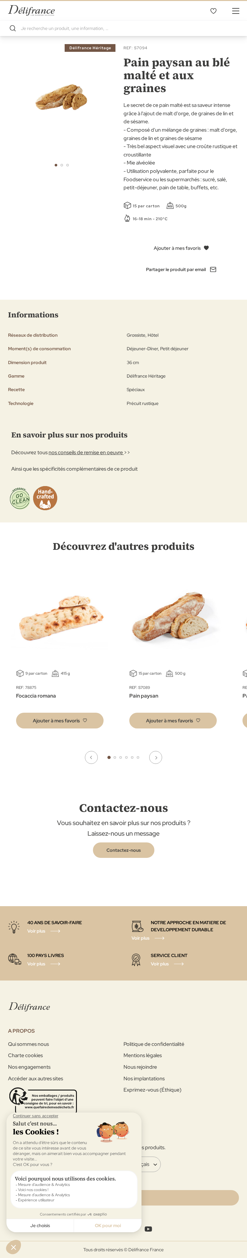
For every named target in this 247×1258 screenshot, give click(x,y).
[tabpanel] (173, 651)
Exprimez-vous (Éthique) (152, 1089)
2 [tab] (115, 757)
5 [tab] (132, 757)
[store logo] (31, 10)
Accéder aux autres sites (35, 1078)
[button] (56, 165)
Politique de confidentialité (154, 1044)
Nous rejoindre (140, 1067)
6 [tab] (138, 757)
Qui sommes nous (28, 1044)
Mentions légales (143, 1055)
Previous (91, 757)
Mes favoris (213, 10)
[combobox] (123, 28)
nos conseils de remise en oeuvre (86, 452)
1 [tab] (109, 757)
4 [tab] (126, 757)
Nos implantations (144, 1078)
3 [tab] (120, 757)
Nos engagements (29, 1067)
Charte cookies (25, 1055)
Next (155, 757)
